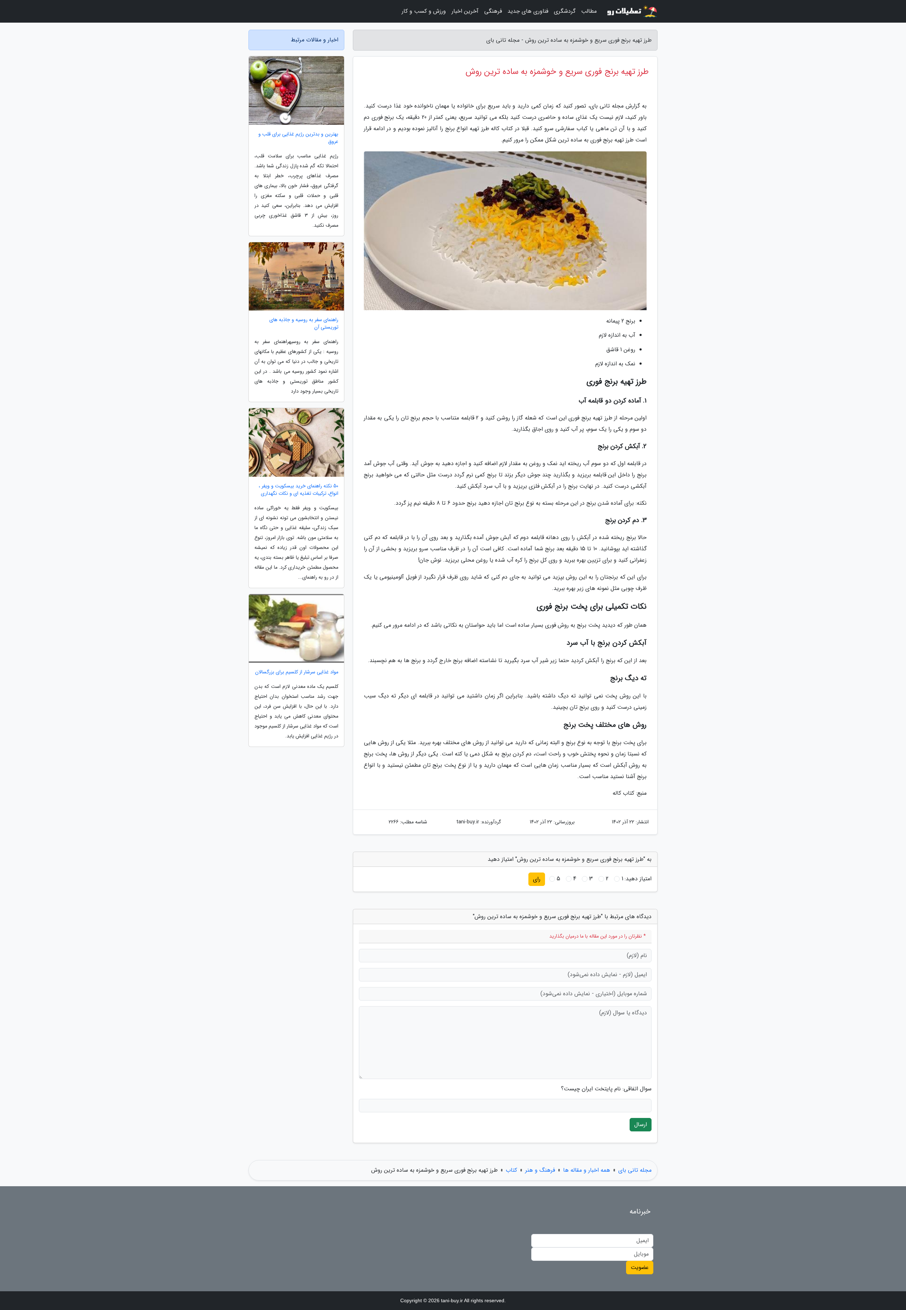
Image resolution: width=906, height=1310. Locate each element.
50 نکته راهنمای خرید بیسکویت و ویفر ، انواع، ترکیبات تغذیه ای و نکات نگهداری (298, 489)
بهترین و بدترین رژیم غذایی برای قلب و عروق (298, 138)
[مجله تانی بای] (631, 11)
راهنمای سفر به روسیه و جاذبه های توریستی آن (303, 323)
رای (536, 879)
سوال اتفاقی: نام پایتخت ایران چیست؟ (606, 1089)
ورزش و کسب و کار (424, 11)
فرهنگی (493, 11)
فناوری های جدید (528, 11)
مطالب (589, 11)
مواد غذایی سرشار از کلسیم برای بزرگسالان (296, 672)
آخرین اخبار (465, 11)
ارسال (640, 1124)
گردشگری (564, 11)
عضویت (640, 1267)
